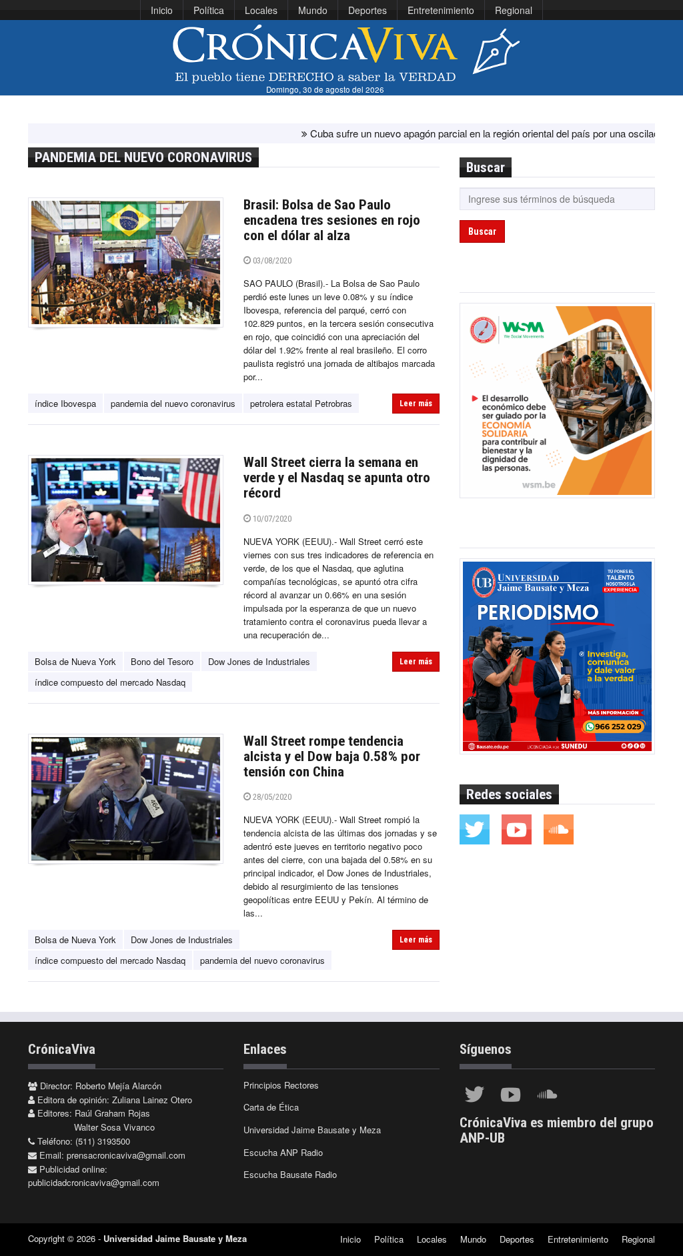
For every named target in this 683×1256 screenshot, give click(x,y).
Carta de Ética (271, 1107)
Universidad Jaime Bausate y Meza (312, 1129)
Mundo (312, 10)
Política (208, 10)
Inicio (162, 10)
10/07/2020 (271, 518)
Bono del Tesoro (162, 661)
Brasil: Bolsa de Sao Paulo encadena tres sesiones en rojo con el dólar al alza (331, 220)
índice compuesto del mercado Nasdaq (110, 682)
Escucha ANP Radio (283, 1152)
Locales (261, 10)
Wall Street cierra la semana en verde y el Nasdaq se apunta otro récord (336, 477)
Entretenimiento (441, 10)
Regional (513, 10)
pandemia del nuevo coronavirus (173, 403)
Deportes (367, 10)
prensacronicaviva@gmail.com (126, 1155)
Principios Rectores (281, 1085)
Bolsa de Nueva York (75, 661)
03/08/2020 (271, 260)
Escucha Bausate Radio (290, 1174)
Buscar (482, 231)
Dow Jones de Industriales (259, 661)
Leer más (416, 403)
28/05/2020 (271, 796)
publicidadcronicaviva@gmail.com (93, 1182)
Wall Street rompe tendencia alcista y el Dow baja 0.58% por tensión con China (331, 756)
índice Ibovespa (65, 403)
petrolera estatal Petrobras (301, 403)
